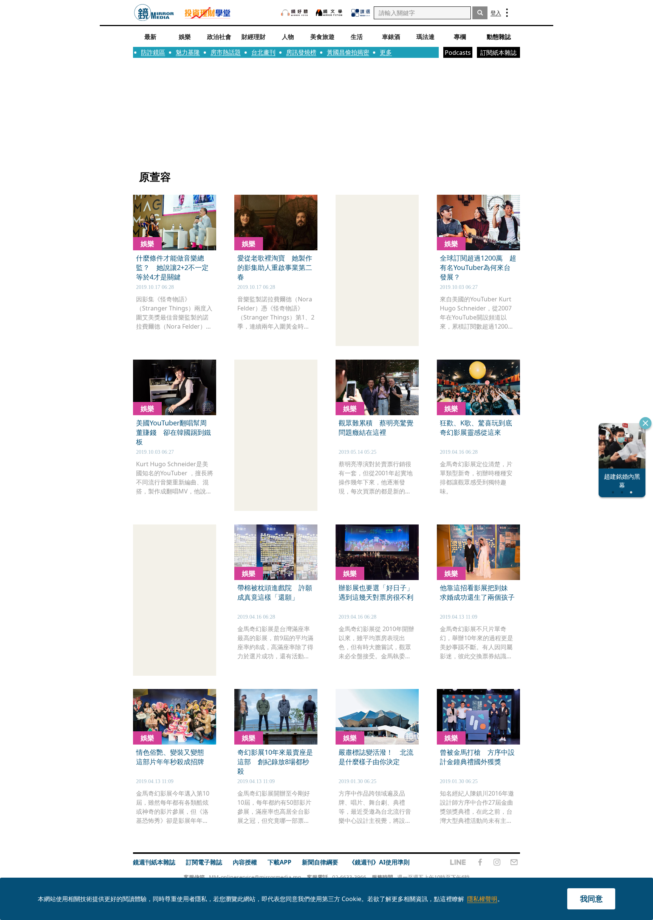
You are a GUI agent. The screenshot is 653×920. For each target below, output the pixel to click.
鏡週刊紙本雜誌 (154, 862)
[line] (458, 862)
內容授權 (245, 862)
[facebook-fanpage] (480, 862)
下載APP (279, 862)
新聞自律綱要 (320, 862)
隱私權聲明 (482, 899)
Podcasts (458, 52)
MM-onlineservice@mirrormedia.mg (255, 877)
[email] (514, 862)
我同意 (591, 899)
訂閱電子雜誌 (204, 862)
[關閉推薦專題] (645, 423)
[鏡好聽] (294, 12)
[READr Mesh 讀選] (360, 13)
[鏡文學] (330, 12)
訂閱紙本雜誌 (498, 52)
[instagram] (497, 862)
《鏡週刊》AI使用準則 (379, 862)
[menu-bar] (507, 13)
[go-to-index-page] (154, 12)
